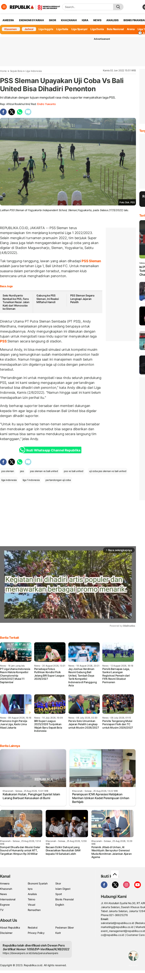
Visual (31, 904)
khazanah (69, 20)
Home (3, 70)
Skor (58, 883)
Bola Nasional (115, 29)
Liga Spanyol (79, 29)
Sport (58, 894)
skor (52, 20)
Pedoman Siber (64, 927)
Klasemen (10, 29)
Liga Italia (62, 29)
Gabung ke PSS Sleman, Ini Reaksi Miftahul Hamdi (47, 299)
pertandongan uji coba (58, 479)
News (3, 894)
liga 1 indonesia (31, 479)
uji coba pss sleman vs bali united (107, 471)
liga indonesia (9, 479)
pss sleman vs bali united (44, 471)
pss (22, 471)
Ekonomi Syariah (31, 20)
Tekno (31, 899)
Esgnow (5, 904)
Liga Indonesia (33, 70)
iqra (85, 20)
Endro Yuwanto (46, 104)
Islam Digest (62, 888)
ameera (8, 20)
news (97, 20)
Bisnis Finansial (64, 899)
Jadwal (28, 29)
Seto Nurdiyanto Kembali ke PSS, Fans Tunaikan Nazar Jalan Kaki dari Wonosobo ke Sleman (16, 302)
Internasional (7, 899)
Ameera (4, 883)
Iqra (30, 888)
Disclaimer (6, 932)
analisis (112, 20)
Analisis (32, 894)
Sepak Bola (16, 70)
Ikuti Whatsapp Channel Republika (53, 450)
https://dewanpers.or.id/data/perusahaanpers (30, 953)
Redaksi (33, 927)
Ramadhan (34, 910)
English (59, 904)
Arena (130, 29)
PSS (3, 341)
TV (2, 910)
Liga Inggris (46, 29)
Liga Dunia (97, 29)
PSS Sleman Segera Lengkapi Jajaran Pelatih (82, 299)
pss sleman (7, 471)
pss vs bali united (73, 471)
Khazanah (6, 888)
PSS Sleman (91, 261)
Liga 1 (141, 29)
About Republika (10, 927)
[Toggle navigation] (4, 7)
